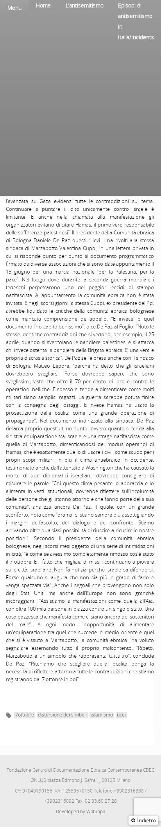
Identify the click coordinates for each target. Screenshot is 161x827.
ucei (121, 715)
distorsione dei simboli (62, 715)
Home (43, 5)
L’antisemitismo (85, 5)
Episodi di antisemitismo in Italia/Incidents (136, 21)
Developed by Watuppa (80, 811)
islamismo (102, 715)
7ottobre (24, 715)
